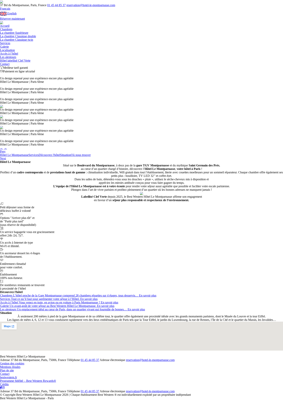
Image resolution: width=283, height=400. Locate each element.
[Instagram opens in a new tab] (3, 387)
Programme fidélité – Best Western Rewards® (28, 380)
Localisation (7, 50)
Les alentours (8, 57)
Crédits (4, 384)
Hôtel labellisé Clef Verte (15, 60)
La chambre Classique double (18, 36)
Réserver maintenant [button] (12, 18)
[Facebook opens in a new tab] (1, 387)
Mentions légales (10, 367)
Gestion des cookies (12, 363)
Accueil (4, 25)
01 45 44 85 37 (56, 5)
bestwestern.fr (8, 377)
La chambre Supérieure (14, 32)
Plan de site (7, 370)
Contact (4, 64)
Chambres (6, 29)
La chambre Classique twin (16, 39)
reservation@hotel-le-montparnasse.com (90, 5)
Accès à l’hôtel (9, 53)
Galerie (4, 46)
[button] (5, 8)
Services (5, 43)
